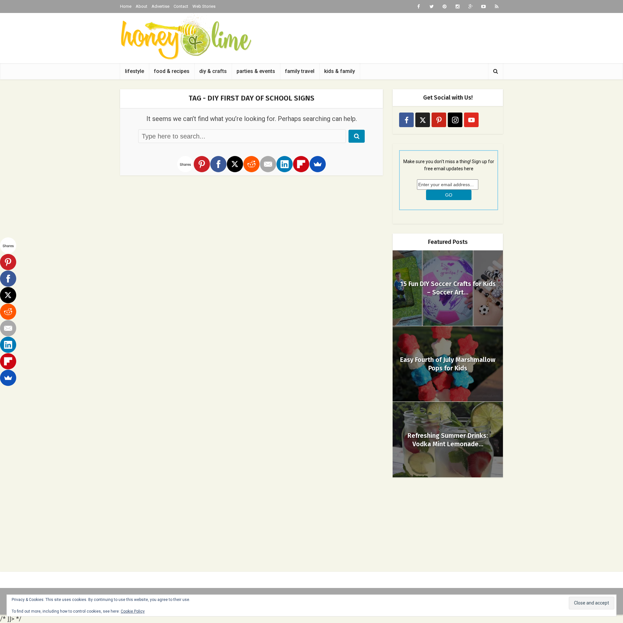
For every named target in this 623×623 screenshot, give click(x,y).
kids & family (339, 71)
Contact (181, 6)
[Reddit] (251, 164)
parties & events (256, 71)
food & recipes (171, 71)
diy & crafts (213, 71)
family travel (299, 71)
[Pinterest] (202, 164)
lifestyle (134, 71)
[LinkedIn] (284, 164)
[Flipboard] (301, 164)
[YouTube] (471, 120)
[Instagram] (455, 120)
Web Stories (203, 6)
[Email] (268, 164)
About (141, 6)
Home (125, 6)
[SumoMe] (318, 164)
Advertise (160, 6)
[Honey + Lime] (185, 36)
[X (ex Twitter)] (422, 120)
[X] (235, 164)
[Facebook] (218, 164)
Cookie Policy (133, 611)
